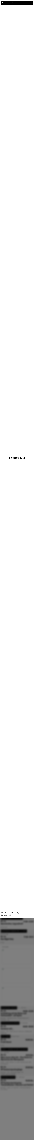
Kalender (19, 2)
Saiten (4, 3)
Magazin (14, 2)
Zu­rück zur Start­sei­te (7, 915)
